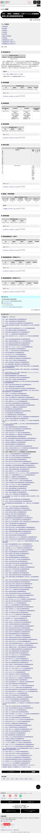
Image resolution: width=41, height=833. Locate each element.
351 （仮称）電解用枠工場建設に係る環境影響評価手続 (14, 330)
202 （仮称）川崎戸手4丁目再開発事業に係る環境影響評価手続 (16, 631)
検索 (39, 5)
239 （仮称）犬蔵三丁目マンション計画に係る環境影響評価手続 (16, 559)
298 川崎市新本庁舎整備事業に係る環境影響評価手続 (14, 442)
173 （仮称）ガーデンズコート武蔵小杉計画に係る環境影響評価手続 (17, 687)
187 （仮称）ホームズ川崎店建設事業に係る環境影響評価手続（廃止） (17, 660)
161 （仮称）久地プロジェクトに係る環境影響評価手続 (14, 709)
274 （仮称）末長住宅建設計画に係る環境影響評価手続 (14, 488)
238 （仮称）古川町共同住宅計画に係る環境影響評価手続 (14, 561)
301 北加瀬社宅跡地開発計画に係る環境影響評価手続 (14, 436)
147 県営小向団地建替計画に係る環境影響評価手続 (13, 734)
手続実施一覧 (5, 316)
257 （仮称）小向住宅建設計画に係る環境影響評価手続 (14, 523)
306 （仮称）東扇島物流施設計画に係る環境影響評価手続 (14, 426)
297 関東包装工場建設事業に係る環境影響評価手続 (13, 444)
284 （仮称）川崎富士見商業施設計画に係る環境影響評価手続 (15, 469)
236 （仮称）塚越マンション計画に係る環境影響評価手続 (14, 565)
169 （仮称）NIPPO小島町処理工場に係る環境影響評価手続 (15, 695)
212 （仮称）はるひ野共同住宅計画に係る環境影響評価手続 (15, 612)
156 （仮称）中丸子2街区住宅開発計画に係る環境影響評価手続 (16, 717)
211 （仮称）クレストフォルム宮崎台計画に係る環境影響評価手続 (16, 614)
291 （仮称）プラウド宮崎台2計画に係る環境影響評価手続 (15, 455)
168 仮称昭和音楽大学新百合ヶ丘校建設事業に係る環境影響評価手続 (17, 697)
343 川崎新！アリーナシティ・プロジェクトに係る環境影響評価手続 (17, 346)
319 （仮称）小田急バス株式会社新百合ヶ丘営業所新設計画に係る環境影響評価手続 (20, 399)
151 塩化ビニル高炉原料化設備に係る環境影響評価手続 (14, 727)
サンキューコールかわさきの (30, 811)
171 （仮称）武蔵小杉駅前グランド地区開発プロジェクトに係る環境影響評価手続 (20, 691)
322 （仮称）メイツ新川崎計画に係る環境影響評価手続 (14, 393)
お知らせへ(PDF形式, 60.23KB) (14, 186)
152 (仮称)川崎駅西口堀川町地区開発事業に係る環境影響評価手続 (16, 725)
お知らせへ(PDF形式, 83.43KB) (14, 250)
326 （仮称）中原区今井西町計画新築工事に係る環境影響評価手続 (16, 384)
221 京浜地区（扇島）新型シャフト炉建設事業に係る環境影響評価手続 (17, 595)
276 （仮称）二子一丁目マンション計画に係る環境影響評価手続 (16, 484)
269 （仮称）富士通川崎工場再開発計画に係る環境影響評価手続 (16, 499)
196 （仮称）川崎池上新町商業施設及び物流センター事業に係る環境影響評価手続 (20, 643)
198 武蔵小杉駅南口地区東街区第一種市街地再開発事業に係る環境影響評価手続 (19, 639)
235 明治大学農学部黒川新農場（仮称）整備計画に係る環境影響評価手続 (18, 567)
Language (35, 3)
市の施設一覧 (30, 801)
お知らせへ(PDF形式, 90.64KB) (14, 291)
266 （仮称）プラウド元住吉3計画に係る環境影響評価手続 (15, 506)
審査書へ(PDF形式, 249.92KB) (14, 208)
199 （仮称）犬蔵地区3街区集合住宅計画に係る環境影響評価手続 (16, 637)
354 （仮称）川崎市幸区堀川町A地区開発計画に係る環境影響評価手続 (17, 323)
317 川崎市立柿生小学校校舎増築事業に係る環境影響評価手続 (16, 403)
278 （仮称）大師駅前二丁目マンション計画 (13, 74)
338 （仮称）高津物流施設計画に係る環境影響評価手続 (14, 356)
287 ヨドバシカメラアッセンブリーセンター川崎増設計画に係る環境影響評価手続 (20, 463)
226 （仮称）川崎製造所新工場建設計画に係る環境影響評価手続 (16, 585)
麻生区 (30, 778)
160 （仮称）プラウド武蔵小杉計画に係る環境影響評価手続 (15, 711)
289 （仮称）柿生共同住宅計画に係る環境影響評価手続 (14, 459)
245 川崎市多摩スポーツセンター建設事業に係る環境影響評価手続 (17, 547)
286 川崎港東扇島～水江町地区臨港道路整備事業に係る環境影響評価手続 (18, 465)
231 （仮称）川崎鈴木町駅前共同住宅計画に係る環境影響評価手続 (16, 574)
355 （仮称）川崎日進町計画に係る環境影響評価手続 (14, 321)
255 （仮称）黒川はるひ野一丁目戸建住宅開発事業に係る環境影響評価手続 (18, 527)
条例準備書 (4, 28)
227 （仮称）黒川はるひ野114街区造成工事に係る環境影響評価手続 (17, 583)
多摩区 (26, 778)
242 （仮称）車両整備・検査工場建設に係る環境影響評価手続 (15, 553)
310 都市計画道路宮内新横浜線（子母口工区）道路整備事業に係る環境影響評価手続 (20, 416)
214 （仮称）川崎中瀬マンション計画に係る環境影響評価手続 (15, 608)
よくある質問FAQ (10, 771)
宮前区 (21, 778)
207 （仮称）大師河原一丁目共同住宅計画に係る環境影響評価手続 (16, 622)
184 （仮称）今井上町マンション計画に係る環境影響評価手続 (15, 666)
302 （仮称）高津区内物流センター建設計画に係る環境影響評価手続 (17, 434)
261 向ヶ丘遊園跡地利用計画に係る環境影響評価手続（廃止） (16, 515)
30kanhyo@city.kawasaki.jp (16, 306)
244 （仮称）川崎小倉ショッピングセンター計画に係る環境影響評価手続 (18, 549)
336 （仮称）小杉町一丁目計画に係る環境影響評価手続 (14, 360)
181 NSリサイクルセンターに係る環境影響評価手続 (13, 672)
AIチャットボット (30, 771)
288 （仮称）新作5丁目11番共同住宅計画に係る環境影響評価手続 (16, 461)
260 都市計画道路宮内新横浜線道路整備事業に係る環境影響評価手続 (17, 517)
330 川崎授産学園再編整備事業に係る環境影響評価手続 (14, 375)
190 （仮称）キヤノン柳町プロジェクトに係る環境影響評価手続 (16, 654)
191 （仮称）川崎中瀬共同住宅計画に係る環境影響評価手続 (15, 652)
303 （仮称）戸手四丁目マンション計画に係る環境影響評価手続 (16, 432)
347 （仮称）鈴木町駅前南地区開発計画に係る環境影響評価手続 (16, 339)
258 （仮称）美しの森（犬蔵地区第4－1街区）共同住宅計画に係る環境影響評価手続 (20, 521)
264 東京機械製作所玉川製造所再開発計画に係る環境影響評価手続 (17, 510)
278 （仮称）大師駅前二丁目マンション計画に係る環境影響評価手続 (17, 480)
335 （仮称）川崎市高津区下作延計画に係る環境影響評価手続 (15, 362)
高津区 (16, 778)
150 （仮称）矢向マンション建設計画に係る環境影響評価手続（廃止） (17, 729)
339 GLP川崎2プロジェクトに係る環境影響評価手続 (14, 354)
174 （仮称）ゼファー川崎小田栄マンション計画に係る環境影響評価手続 (18, 685)
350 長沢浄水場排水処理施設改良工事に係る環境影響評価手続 (16, 332)
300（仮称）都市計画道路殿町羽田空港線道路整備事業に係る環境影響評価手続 (19, 438)
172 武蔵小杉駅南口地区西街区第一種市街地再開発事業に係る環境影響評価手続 (19, 689)
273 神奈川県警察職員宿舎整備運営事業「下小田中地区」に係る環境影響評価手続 (20, 490)
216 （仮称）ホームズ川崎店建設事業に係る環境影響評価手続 (15, 604)
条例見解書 (4, 32)
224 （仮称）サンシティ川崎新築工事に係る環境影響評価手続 (15, 589)
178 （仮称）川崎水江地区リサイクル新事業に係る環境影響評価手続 (17, 677)
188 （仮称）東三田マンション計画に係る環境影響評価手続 (15, 658)
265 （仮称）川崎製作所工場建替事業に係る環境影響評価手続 (15, 508)
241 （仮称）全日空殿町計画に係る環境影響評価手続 (14, 555)
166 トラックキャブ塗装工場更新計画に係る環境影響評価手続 (16, 700)
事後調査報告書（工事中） (8, 39)
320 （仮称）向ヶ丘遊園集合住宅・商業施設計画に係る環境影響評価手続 (18, 397)
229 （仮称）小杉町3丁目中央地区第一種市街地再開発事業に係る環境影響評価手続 (20, 579)
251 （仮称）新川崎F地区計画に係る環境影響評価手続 (14, 535)
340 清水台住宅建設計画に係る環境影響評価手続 (13, 352)
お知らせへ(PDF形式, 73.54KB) (14, 96)
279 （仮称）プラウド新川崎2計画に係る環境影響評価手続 (15, 478)
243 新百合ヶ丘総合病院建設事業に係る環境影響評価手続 (15, 551)
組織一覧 (10, 801)
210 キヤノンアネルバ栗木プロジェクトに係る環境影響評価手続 (16, 616)
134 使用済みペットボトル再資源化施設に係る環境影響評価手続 (16, 761)
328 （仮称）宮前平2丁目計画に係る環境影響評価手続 (14, 379)
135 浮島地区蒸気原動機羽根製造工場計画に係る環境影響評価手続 (17, 759)
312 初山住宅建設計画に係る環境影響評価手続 (12, 412)
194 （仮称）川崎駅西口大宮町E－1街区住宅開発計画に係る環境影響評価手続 (19, 647)
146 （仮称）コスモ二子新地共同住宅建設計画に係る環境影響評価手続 (17, 736)
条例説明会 (4, 30)
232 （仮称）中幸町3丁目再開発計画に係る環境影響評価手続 (15, 572)
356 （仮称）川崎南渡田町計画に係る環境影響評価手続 (14, 319)
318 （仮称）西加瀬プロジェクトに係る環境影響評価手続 (14, 401)
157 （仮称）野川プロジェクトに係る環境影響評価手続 (14, 715)
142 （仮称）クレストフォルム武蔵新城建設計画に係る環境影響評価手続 (18, 744)
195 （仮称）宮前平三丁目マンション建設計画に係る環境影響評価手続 (17, 645)
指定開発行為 (5, 26)
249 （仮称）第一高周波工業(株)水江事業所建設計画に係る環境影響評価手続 (19, 538)
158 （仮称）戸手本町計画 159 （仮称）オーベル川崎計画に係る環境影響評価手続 (20, 713)
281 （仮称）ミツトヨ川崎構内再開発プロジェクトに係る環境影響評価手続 (18, 474)
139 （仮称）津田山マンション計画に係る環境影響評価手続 (15, 751)
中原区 (12, 778)
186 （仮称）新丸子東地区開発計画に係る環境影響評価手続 (15, 662)
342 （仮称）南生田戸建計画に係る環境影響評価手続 (14, 348)
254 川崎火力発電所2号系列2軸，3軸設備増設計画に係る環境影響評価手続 (19, 529)
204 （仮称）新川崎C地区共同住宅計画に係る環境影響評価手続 (16, 627)
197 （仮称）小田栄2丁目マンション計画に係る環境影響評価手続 (16, 641)
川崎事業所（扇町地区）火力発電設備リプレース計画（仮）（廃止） (16, 766)
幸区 (8, 778)
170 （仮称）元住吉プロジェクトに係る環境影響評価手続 (14, 693)
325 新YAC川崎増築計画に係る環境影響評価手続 (13, 386)
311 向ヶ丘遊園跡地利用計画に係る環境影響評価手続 (14, 414)
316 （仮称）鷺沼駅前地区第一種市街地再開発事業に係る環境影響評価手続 (18, 405)
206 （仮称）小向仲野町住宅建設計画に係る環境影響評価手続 (15, 624)
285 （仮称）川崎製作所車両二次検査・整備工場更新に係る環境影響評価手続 (19, 467)
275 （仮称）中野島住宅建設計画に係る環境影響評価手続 (14, 486)
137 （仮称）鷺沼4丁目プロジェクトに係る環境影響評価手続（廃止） (17, 755)
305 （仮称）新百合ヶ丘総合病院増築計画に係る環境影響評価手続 (16, 428)
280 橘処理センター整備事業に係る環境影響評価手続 (14, 476)
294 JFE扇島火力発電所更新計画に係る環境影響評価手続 (15, 449)
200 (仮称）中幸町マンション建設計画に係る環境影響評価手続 (16, 635)
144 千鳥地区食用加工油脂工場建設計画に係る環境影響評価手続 (16, 740)
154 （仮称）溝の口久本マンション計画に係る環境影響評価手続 (16, 721)
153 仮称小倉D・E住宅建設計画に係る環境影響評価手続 (14, 723)
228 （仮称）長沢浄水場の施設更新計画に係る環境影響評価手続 (16, 581)
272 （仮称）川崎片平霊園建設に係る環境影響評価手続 (14, 492)
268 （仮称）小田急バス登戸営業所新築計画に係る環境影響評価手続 (17, 501)
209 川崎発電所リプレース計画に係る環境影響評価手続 (14, 618)
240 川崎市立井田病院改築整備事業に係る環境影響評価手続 (15, 557)
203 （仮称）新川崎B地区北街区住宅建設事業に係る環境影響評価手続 (17, 629)
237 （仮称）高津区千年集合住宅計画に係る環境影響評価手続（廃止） (17, 563)
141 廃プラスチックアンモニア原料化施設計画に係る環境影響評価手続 (17, 746)
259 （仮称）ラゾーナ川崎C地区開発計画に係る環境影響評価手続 (16, 519)
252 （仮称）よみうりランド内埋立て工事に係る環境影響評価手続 (16, 533)
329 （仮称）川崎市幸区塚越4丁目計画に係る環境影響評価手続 (16, 377)
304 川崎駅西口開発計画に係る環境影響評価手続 (13, 430)
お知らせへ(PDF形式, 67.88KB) (14, 229)
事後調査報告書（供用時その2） (9, 43)
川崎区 (4, 778)
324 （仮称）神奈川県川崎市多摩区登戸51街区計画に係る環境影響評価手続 (18, 388)
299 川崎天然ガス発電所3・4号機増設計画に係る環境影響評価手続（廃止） (19, 440)
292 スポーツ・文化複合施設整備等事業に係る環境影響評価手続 (16, 453)
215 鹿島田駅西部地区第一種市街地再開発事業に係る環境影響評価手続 (17, 606)
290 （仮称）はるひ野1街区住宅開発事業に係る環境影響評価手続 (16, 457)
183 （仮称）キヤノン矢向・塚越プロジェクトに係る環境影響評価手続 (17, 668)
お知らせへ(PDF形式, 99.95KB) (14, 137)
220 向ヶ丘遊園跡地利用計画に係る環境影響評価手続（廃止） (16, 597)
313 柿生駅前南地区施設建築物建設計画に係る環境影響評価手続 (16, 410)
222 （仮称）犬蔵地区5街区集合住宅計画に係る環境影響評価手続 (16, 593)
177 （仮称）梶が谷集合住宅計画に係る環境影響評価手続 (14, 679)
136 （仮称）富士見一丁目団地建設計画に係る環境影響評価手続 (16, 757)
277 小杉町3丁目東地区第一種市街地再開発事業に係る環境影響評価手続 (18, 482)
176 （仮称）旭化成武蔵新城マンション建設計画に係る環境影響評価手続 (18, 681)
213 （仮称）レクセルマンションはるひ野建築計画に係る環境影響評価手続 (18, 610)
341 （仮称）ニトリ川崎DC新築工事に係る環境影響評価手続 (15, 350)
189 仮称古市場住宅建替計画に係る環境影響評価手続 (14, 656)
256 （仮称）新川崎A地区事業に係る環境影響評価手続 (14, 525)
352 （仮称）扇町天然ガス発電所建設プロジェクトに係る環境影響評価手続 (18, 328)
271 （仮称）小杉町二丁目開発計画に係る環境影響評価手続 (15, 494)
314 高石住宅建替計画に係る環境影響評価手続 (12, 408)
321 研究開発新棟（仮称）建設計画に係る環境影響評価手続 (15, 395)
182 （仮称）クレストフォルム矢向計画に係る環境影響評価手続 (16, 670)
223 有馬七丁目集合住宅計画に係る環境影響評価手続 (14, 591)
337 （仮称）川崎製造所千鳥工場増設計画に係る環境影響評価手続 (16, 358)
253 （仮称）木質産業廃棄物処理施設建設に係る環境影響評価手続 (16, 531)
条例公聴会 (4, 34)
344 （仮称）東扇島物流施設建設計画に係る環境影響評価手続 (15, 344)
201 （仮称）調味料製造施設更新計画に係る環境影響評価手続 (15, 633)
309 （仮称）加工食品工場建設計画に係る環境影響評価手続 (15, 418)
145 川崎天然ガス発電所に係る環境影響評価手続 (13, 738)
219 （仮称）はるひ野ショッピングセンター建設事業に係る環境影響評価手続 (19, 599)
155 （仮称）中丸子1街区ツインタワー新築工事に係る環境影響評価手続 (18, 719)
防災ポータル (30, 2)
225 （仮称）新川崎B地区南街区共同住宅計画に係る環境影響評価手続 (17, 587)
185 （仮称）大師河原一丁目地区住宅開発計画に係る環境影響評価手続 (17, 664)
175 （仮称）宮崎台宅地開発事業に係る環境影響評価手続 (14, 683)
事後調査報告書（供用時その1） (9, 41)
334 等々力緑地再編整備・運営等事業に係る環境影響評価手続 (16, 364)
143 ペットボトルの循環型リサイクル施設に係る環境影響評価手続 (17, 742)
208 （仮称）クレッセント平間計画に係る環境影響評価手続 (15, 620)
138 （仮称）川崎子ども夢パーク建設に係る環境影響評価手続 (15, 753)
